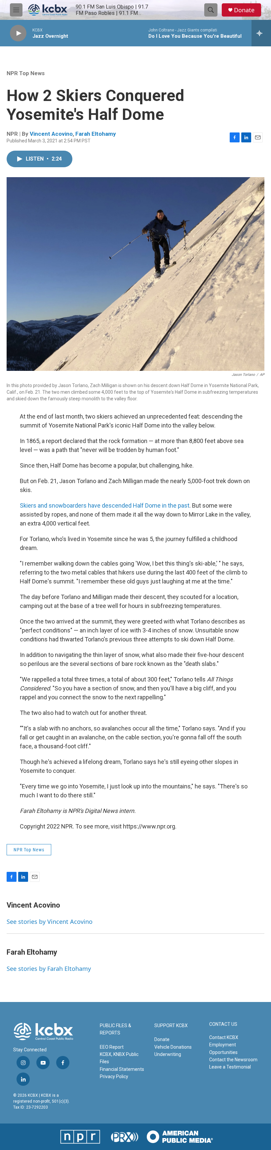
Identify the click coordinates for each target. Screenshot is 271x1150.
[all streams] (261, 33)
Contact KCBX (223, 1037)
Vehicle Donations (173, 1047)
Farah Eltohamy (95, 133)
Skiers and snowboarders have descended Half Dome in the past (104, 505)
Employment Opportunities (223, 1048)
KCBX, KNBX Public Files (119, 1058)
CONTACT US (223, 1024)
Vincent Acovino (51, 133)
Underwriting (167, 1054)
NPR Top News (26, 73)
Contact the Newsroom (233, 1059)
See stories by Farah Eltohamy (49, 969)
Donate (244, 10)
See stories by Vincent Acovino (50, 921)
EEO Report (112, 1047)
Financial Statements (122, 1069)
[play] (18, 33)
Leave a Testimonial (230, 1067)
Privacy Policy (114, 1076)
